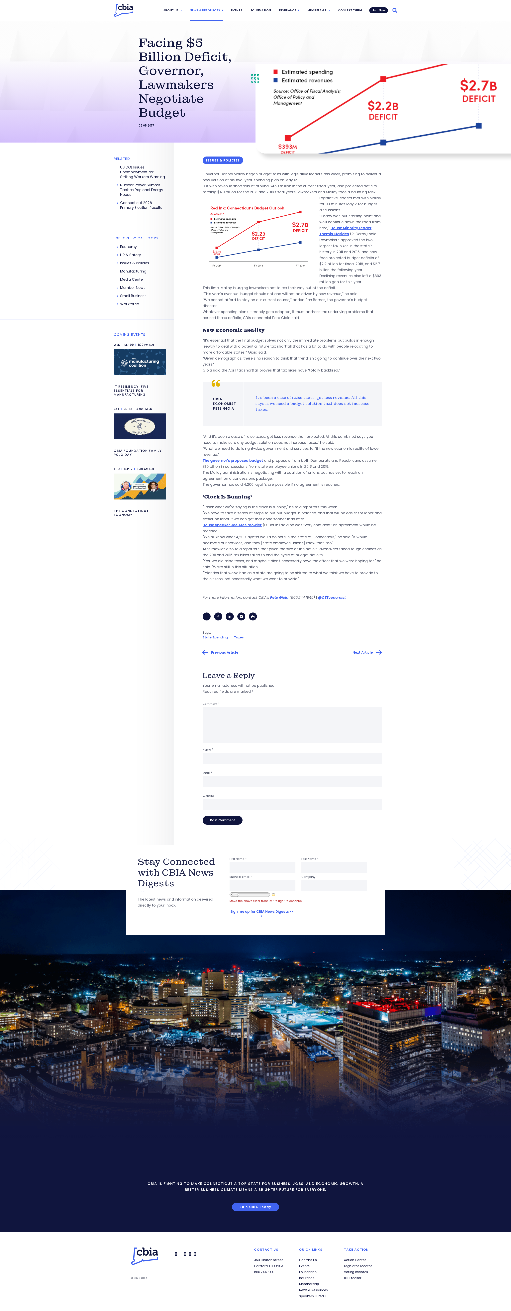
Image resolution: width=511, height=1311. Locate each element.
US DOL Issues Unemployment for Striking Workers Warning (142, 172)
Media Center (132, 279)
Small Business (133, 295)
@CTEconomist (332, 597)
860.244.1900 (264, 1272)
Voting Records (356, 1272)
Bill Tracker (352, 1278)
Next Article (363, 652)
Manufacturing (133, 271)
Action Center (355, 1260)
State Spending (215, 637)
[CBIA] (123, 10)
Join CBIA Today (255, 1207)
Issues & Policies (134, 263)
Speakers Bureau (312, 1296)
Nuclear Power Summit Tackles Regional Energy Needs (141, 190)
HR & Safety (130, 255)
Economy (128, 246)
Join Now (378, 10)
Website (208, 796)
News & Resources (205, 10)
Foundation (261, 10)
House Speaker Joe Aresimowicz (232, 524)
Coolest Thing (350, 10)
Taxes (239, 637)
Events (236, 10)
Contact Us (308, 1260)
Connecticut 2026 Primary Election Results (141, 205)
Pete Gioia (279, 597)
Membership (317, 10)
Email (207, 773)
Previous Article (224, 652)
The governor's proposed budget (233, 460)
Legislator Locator (358, 1266)
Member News (133, 287)
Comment (211, 704)
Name (208, 750)
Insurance (287, 10)
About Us (171, 10)
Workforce (129, 304)
